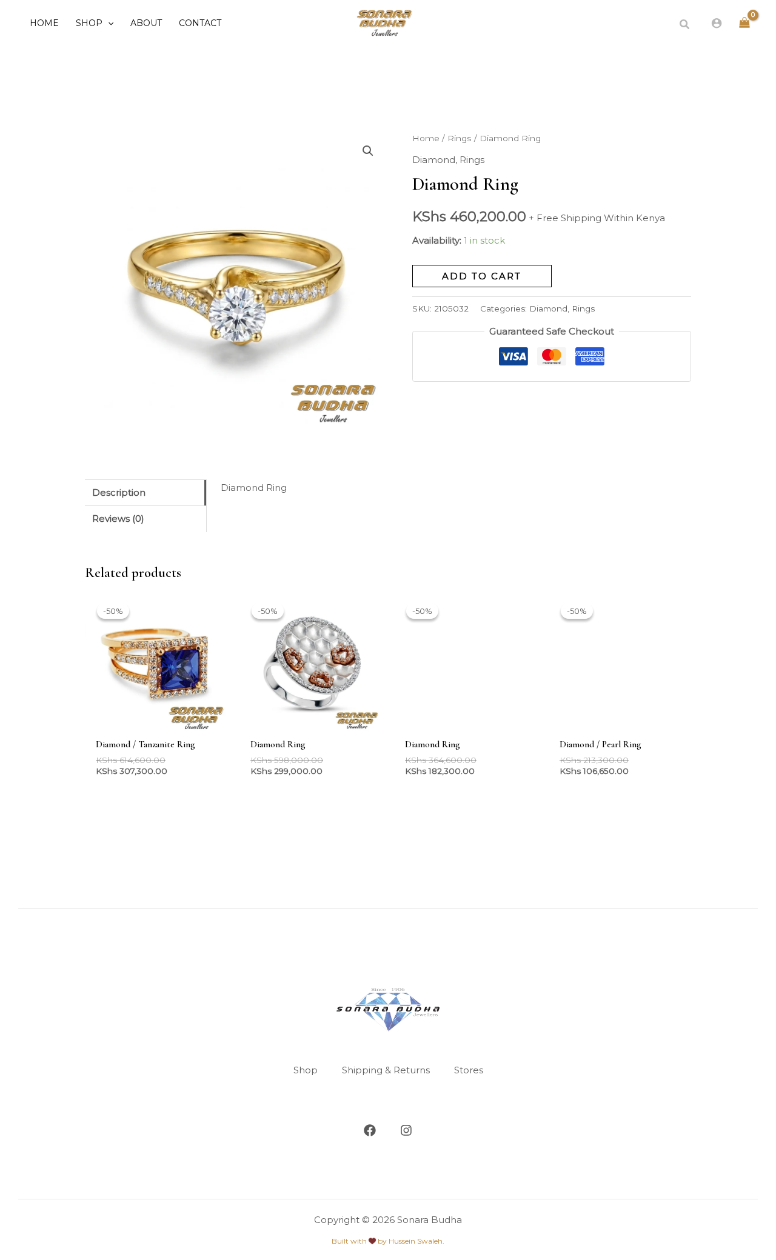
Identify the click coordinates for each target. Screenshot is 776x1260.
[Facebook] (370, 1130)
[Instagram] (406, 1130)
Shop (305, 1070)
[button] (107, 23)
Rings (459, 138)
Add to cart (481, 276)
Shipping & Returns (386, 1070)
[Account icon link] (716, 23)
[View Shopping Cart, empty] (744, 23)
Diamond (433, 159)
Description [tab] (119, 492)
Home (426, 138)
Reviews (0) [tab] (118, 518)
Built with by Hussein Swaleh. (388, 1240)
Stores (468, 1070)
